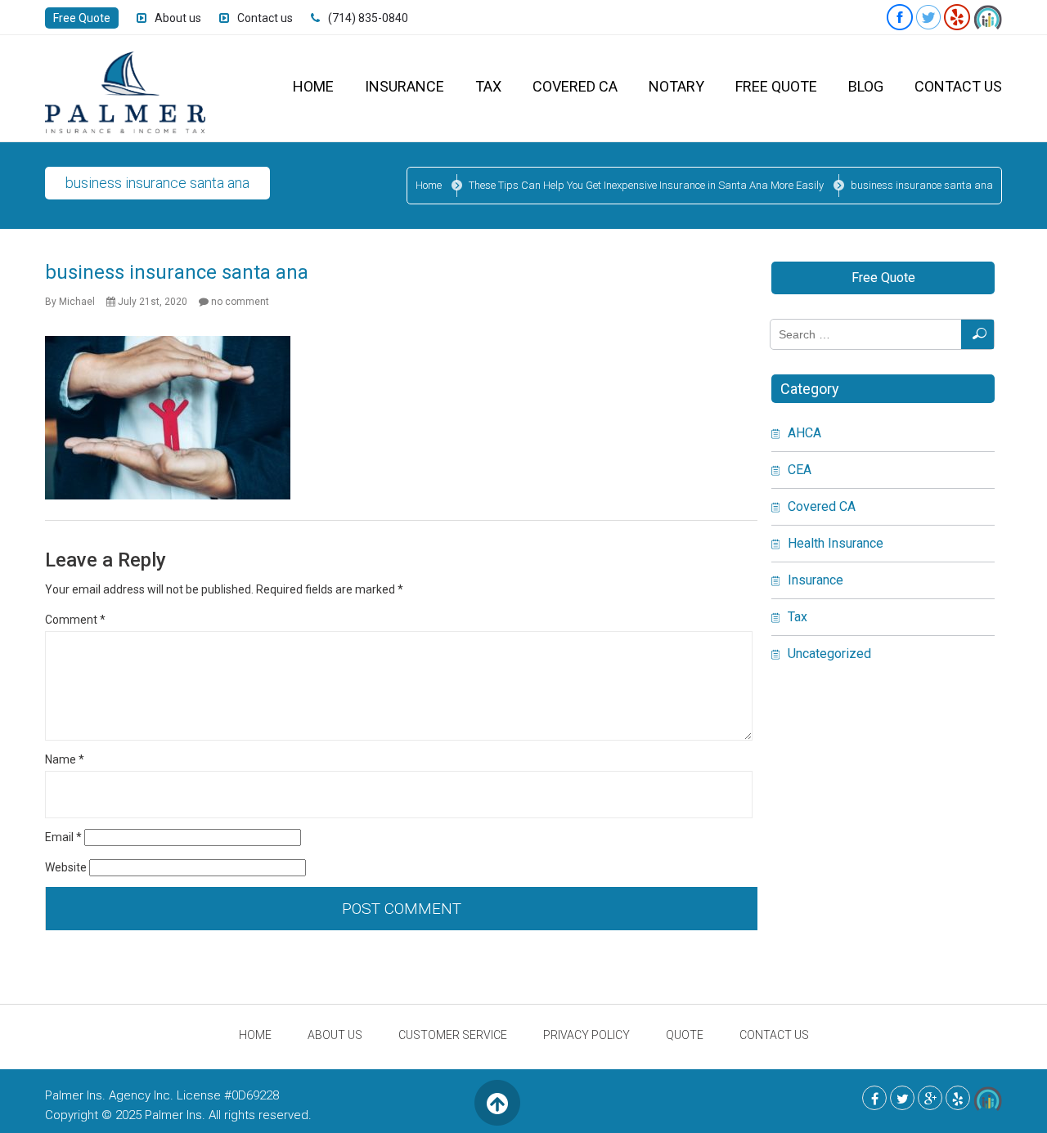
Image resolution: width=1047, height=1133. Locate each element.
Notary (676, 86)
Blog (865, 86)
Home (313, 86)
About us (178, 18)
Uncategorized (829, 653)
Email (63, 837)
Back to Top (497, 1102)
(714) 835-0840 (368, 18)
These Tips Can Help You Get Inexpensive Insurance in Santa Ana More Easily (646, 185)
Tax (488, 86)
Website (66, 867)
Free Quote (81, 18)
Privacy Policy (586, 1034)
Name (64, 759)
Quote (684, 1034)
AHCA (804, 433)
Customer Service (452, 1034)
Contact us (265, 18)
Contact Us (958, 86)
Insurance (404, 86)
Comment (75, 619)
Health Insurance (835, 543)
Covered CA (575, 86)
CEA (799, 469)
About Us (335, 1034)
